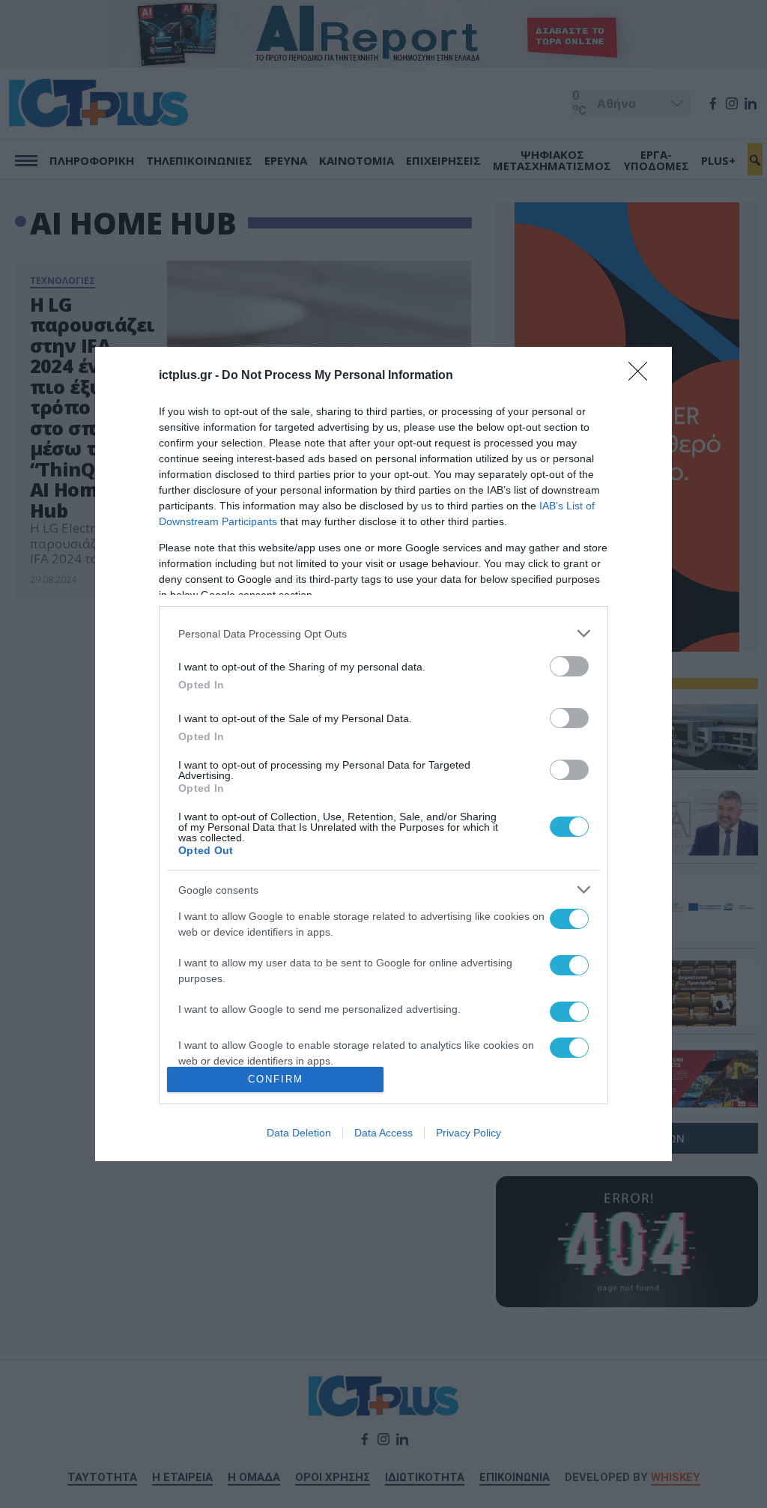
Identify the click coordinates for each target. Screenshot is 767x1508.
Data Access (383, 1133)
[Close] (642, 376)
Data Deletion (299, 1133)
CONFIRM (275, 1079)
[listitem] (383, 633)
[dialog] (383, 754)
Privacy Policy (468, 1133)
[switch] (569, 666)
